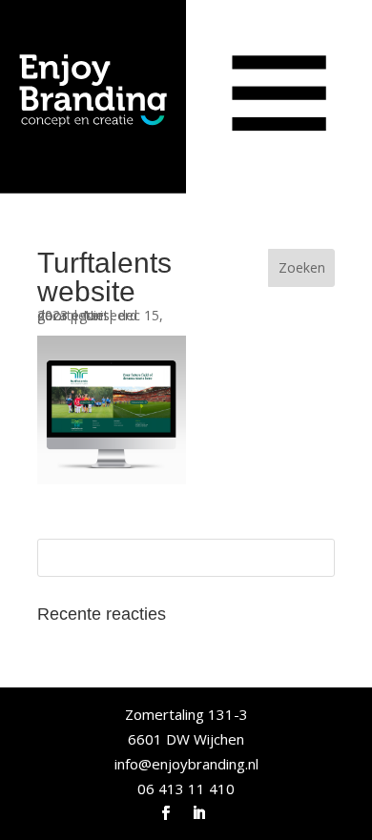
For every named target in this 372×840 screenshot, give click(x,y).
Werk (77, 93)
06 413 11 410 (186, 788)
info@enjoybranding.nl (186, 763)
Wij (63, 62)
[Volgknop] (165, 813)
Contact (97, 123)
